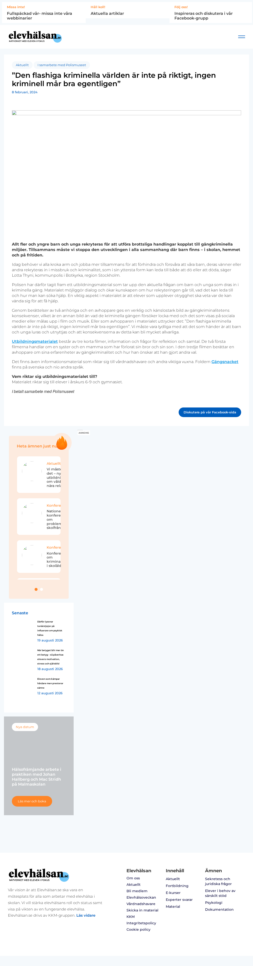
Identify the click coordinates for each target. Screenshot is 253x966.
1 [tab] (36, 589)
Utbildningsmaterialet (35, 341)
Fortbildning (177, 886)
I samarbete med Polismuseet (62, 65)
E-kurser (173, 892)
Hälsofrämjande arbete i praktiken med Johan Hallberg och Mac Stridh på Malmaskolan (36, 777)
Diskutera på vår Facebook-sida (210, 412)
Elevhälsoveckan (141, 897)
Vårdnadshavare (140, 904)
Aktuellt (22, 65)
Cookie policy (138, 929)
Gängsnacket (224, 361)
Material (173, 906)
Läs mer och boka (32, 801)
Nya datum (25, 727)
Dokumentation (219, 909)
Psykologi (213, 902)
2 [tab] (41, 589)
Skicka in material (142, 910)
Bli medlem (137, 891)
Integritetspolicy (141, 923)
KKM (130, 916)
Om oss (133, 878)
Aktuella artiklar (107, 13)
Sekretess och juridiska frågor (218, 881)
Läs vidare (85, 915)
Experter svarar (179, 899)
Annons (84, 432)
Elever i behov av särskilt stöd (220, 893)
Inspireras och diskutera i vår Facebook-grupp (203, 15)
